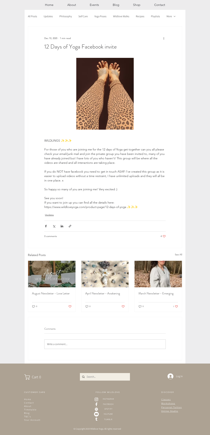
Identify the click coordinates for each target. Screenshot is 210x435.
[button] (36, 377)
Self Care (83, 16)
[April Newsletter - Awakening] (105, 274)
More (169, 16)
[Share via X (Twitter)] (53, 226)
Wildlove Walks (121, 16)
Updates (48, 16)
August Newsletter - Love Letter (51, 293)
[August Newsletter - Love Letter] (51, 274)
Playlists (155, 16)
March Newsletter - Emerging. (156, 293)
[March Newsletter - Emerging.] (158, 274)
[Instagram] (96, 399)
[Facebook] (96, 404)
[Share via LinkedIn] (61, 226)
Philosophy (65, 16)
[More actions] (164, 38)
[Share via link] (70, 226)
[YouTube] (96, 414)
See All (178, 254)
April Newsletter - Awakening (102, 293)
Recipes (140, 16)
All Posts (32, 16)
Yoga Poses (100, 16)
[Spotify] (96, 409)
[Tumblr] (96, 419)
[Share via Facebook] (45, 226)
